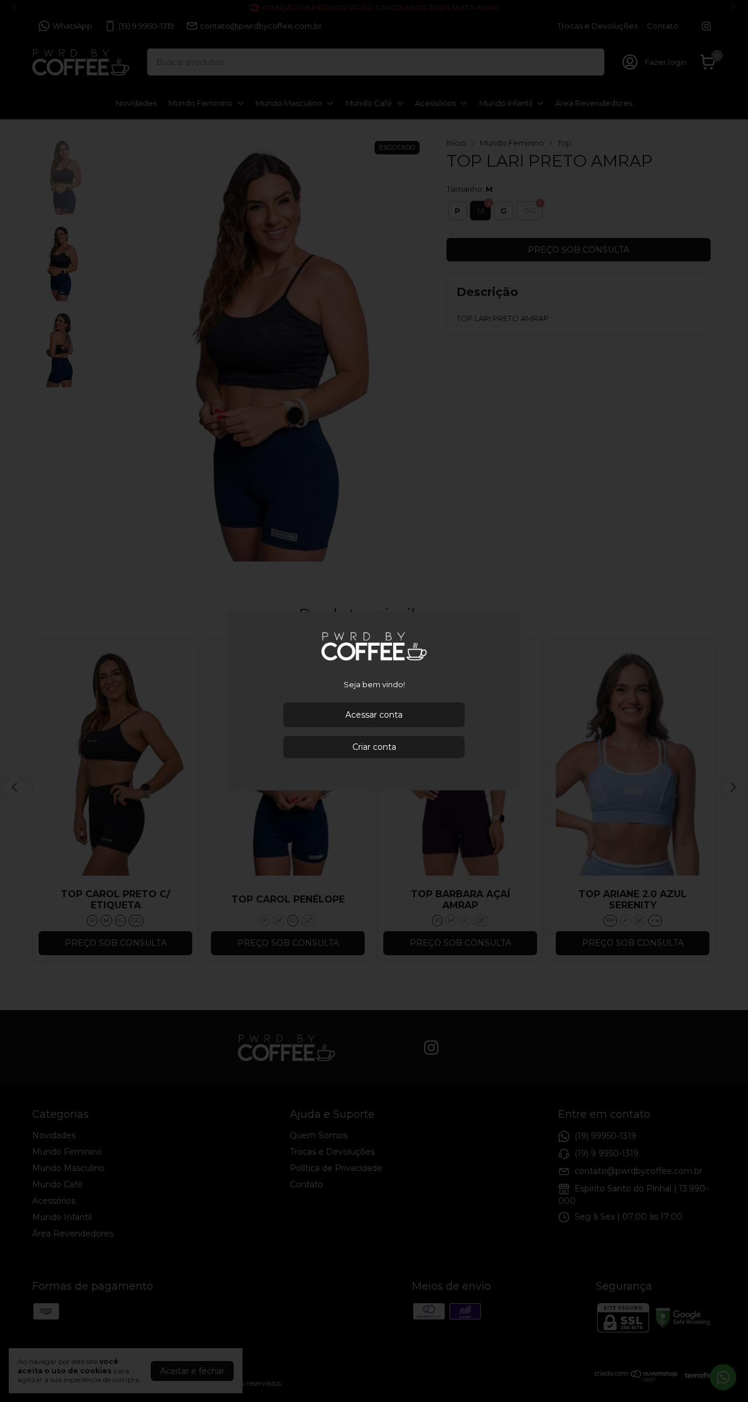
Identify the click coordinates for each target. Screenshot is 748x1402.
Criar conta (374, 747)
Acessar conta (374, 714)
